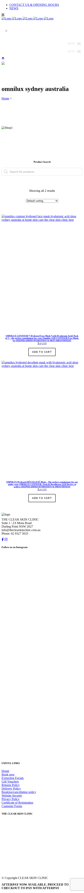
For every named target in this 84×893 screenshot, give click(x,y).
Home (5, 98)
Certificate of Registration (17, 802)
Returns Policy (11, 785)
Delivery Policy (11, 788)
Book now (8, 774)
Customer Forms (12, 806)
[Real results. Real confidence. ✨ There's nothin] (42, 639)
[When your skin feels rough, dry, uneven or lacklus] (42, 732)
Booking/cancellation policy (19, 792)
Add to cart (42, 351)
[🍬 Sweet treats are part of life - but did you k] (42, 589)
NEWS (13, 8)
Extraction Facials (13, 778)
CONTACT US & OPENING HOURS (34, 4)
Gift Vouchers (10, 781)
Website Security (12, 795)
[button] (72, 44)
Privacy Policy (11, 799)
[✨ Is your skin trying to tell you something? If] (42, 686)
